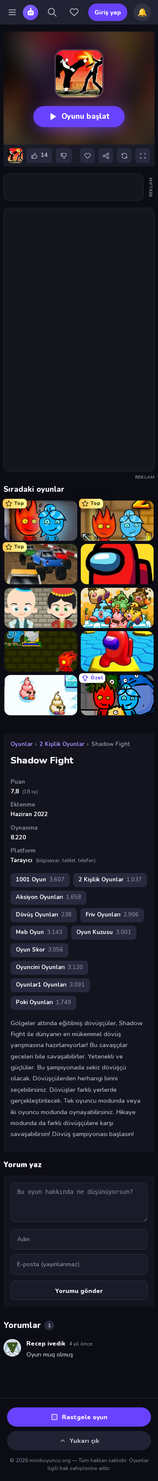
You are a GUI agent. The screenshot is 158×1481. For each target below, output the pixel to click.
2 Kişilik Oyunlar (62, 744)
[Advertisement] (73, 187)
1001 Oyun (40, 880)
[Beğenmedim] (64, 155)
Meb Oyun (39, 932)
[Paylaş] (105, 155)
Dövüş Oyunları (44, 915)
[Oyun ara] (52, 12)
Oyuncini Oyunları (49, 967)
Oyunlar (21, 744)
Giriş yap (107, 12)
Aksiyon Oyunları (48, 897)
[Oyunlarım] (74, 12)
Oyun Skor (39, 950)
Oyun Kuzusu (103, 932)
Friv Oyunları (112, 915)
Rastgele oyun (85, 1417)
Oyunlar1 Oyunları (50, 985)
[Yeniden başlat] (124, 155)
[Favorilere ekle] (87, 155)
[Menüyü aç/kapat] (12, 12)
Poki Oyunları (43, 1002)
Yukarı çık (84, 1441)
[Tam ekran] (142, 155)
